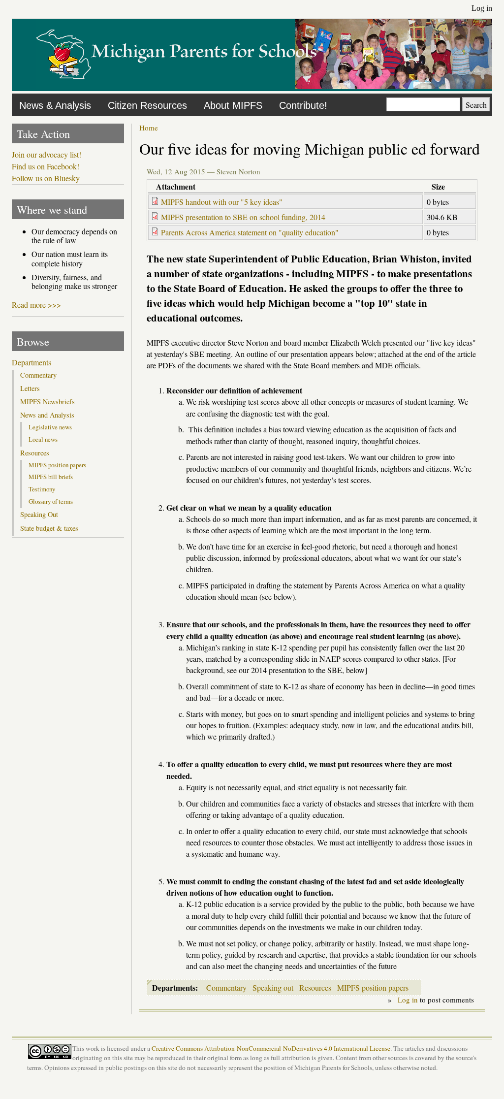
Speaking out (272, 987)
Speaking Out (39, 514)
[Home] (176, 86)
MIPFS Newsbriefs (47, 401)
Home (148, 127)
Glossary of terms (51, 501)
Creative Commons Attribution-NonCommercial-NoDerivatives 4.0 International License (271, 1048)
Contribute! (303, 105)
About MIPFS (233, 105)
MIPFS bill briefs (51, 477)
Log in (482, 8)
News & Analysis (55, 105)
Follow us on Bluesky (46, 178)
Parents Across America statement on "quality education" (250, 232)
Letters (30, 388)
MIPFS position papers (373, 987)
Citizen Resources (147, 105)
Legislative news (50, 427)
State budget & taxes (49, 528)
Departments (31, 362)
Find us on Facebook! (45, 166)
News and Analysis (47, 415)
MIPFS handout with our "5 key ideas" (222, 201)
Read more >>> (36, 304)
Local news (43, 439)
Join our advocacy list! (46, 155)
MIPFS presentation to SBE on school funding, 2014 (243, 217)
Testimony (42, 489)
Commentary (226, 987)
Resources (315, 987)
